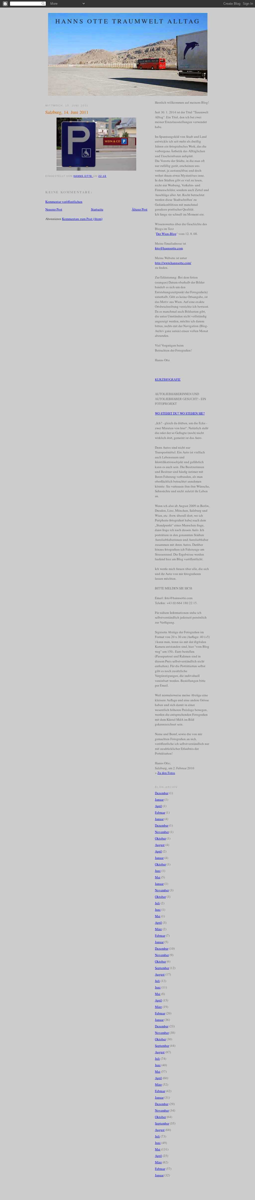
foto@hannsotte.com (169, 248)
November (162, 832)
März (158, 929)
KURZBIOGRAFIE (168, 379)
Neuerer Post (53, 209)
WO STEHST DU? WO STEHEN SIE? (180, 413)
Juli (157, 903)
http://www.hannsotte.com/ (173, 263)
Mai (157, 877)
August (160, 845)
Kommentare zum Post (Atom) (82, 218)
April (158, 806)
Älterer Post (139, 209)
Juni (158, 870)
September (162, 968)
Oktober (160, 838)
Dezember (161, 793)
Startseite (97, 209)
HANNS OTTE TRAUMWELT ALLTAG (127, 21)
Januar (159, 799)
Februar (160, 812)
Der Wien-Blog (166, 233)
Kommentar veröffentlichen (63, 201)
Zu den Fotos (166, 773)
